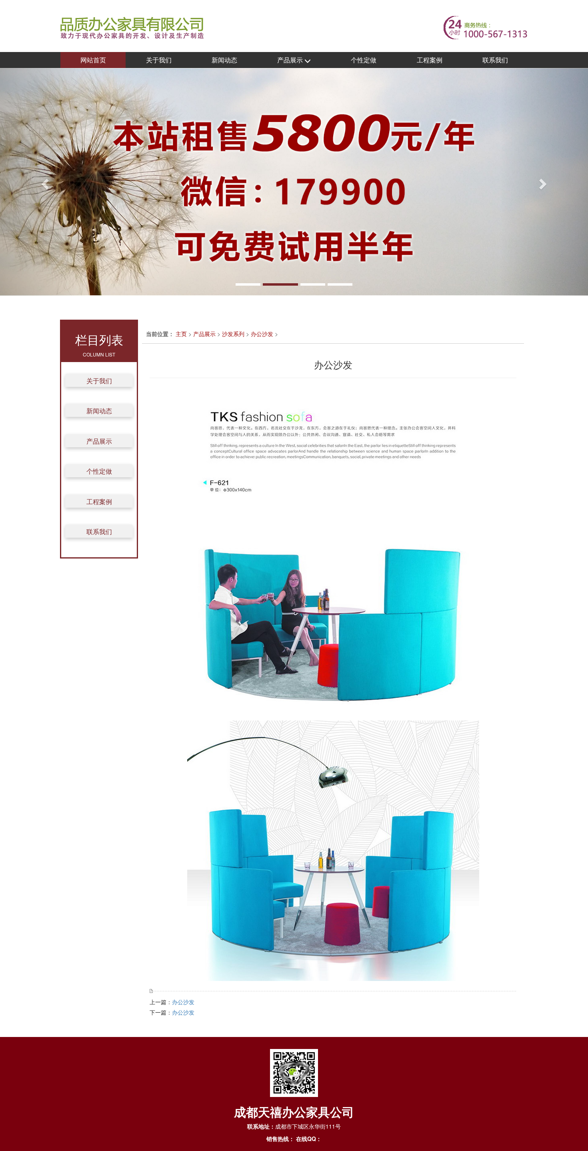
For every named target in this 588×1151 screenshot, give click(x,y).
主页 (181, 334)
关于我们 (159, 59)
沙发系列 (233, 334)
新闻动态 (224, 59)
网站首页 (93, 59)
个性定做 (363, 59)
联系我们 (495, 59)
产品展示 (290, 59)
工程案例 (429, 59)
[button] (44, 182)
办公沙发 (262, 334)
